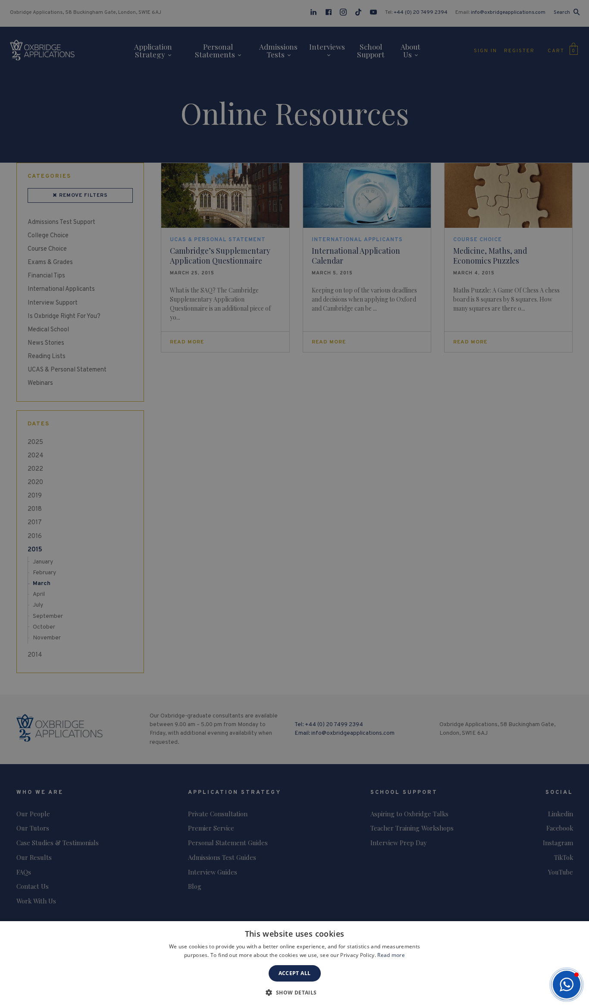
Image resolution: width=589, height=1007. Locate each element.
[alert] (294, 503)
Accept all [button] (295, 973)
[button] (566, 984)
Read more (391, 955)
